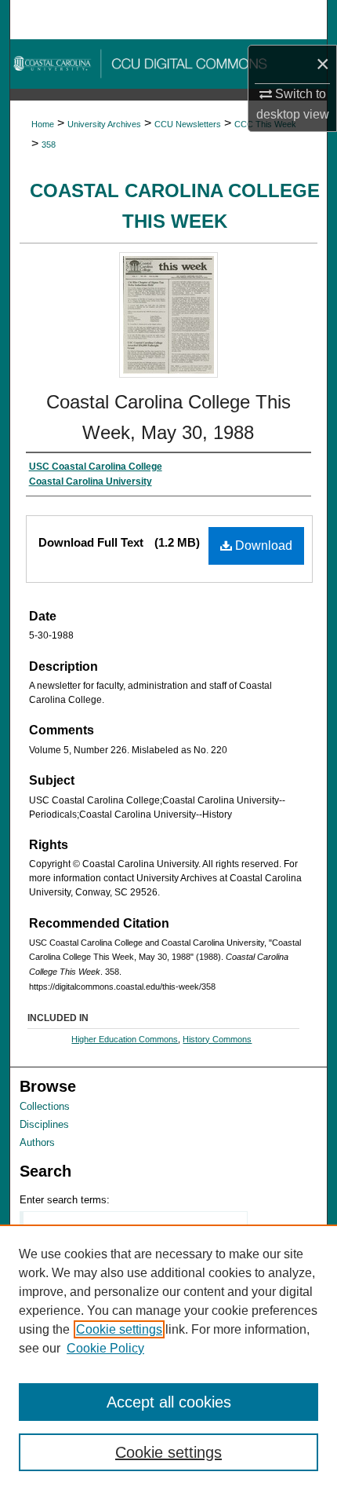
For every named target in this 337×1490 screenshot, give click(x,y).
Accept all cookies (169, 1402)
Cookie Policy (105, 1348)
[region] (168, 1357)
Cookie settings (119, 1329)
